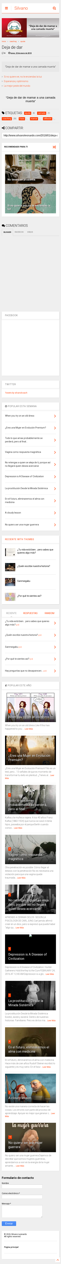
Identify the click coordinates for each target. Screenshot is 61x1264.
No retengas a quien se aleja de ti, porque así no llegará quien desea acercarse (28, 904)
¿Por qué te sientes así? (29, 596)
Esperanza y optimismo (16, 81)
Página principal (11, 1247)
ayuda (22, 41)
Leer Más (29, 729)
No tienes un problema (21, 179)
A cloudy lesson (19, 1098)
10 (10, 1137)
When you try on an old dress (28, 717)
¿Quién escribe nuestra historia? (33, 566)
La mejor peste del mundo (17, 86)
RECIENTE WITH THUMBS (19, 539)
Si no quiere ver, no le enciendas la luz (23, 76)
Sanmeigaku (23, 581)
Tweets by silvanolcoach (16, 393)
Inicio (4, 41)
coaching (13, 41)
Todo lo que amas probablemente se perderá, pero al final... (27, 805)
